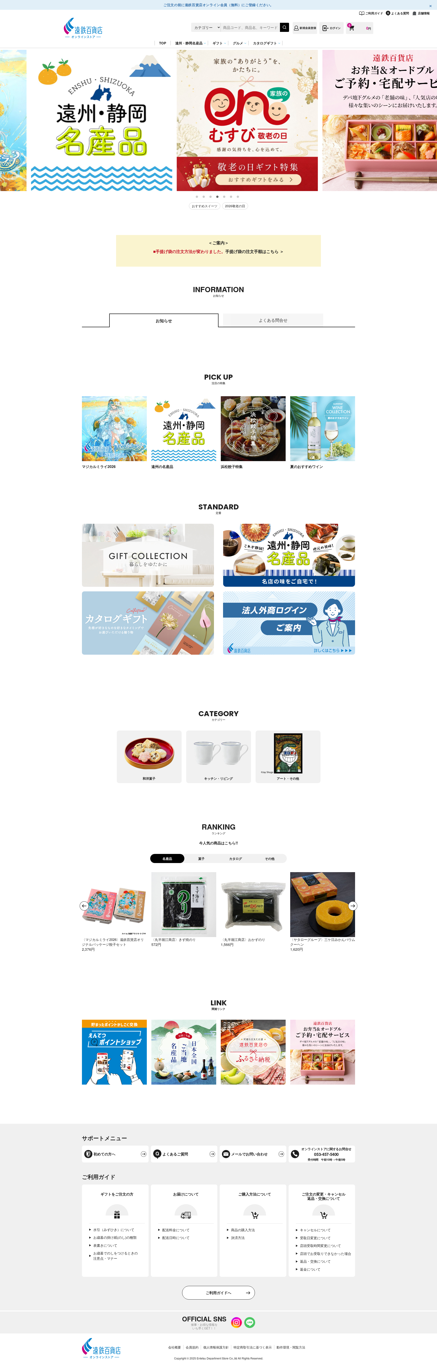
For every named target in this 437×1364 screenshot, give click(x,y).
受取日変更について (315, 1237)
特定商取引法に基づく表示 (253, 1347)
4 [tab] (217, 197)
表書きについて (105, 1245)
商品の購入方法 (243, 1229)
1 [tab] (197, 197)
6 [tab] (231, 197)
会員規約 (192, 1347)
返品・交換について (315, 1261)
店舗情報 (424, 13)
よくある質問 (400, 13)
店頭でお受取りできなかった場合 (325, 1253)
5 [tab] (224, 197)
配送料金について (176, 1229)
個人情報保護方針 (216, 1347)
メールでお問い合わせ (249, 1154)
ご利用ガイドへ (218, 1292)
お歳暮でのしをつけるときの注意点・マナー (115, 1256)
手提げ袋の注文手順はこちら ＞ (254, 251)
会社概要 (174, 1347)
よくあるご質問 (175, 1154)
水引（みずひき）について (113, 1229)
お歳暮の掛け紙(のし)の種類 (115, 1237)
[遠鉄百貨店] (83, 35)
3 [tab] (210, 197)
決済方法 (238, 1237)
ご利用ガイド (374, 13)
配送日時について (176, 1237)
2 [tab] (204, 197)
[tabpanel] (73, 120)
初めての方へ (104, 1154)
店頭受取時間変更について (320, 1245)
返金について (310, 1269)
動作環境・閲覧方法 (291, 1347)
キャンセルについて (315, 1229)
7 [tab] (238, 197)
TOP (162, 43)
